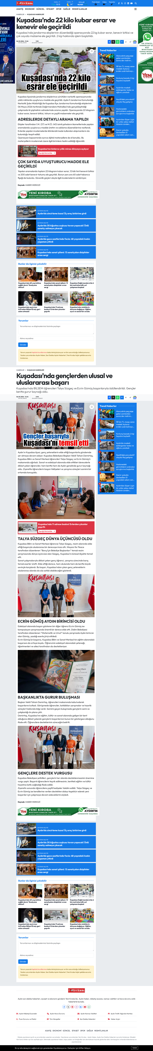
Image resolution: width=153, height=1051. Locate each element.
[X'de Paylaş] (113, 42)
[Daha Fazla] (122, 42)
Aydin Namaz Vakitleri (89, 1014)
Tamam (134, 1048)
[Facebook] (64, 1007)
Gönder (23, 344)
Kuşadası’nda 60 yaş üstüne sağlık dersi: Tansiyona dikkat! (29, 285)
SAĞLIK (66, 9)
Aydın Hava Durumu (57, 1014)
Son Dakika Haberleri (87, 1019)
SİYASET (50, 9)
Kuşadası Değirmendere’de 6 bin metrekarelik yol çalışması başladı (82, 285)
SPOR (58, 9)
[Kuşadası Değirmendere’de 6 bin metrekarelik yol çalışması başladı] (82, 274)
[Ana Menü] (135, 9)
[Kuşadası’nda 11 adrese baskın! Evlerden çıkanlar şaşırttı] (56, 298)
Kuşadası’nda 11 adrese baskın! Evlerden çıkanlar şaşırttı (54, 309)
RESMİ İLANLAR (79, 9)
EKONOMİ (29, 9)
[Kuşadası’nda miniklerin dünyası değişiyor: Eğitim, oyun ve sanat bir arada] (82, 298)
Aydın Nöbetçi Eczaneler (28, 1014)
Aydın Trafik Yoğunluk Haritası (121, 1014)
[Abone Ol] (135, 41)
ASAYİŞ (19, 9)
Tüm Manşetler (55, 1019)
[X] (68, 1007)
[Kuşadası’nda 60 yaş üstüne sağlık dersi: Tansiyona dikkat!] (30, 274)
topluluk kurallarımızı (39, 352)
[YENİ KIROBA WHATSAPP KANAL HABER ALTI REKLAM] (58, 194)
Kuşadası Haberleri (35, 14)
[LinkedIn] (81, 1007)
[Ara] (136, 3)
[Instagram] (76, 1007)
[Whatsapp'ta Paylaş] (118, 42)
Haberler (20, 14)
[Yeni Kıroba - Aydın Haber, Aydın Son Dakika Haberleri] (24, 3)
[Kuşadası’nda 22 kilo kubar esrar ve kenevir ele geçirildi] (56, 70)
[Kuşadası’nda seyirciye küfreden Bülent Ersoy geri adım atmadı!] (30, 298)
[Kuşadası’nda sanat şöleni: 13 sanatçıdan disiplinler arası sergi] (56, 274)
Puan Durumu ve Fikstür (27, 1019)
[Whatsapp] (89, 1007)
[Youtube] (85, 1007)
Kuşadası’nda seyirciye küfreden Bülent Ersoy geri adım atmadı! (29, 309)
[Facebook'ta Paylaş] (109, 42)
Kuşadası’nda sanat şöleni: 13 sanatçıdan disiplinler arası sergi (56, 285)
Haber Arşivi (115, 1019)
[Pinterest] (72, 1007)
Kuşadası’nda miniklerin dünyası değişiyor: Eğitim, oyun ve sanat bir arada (80, 309)
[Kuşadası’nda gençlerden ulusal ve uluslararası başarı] (56, 426)
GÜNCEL (40, 9)
